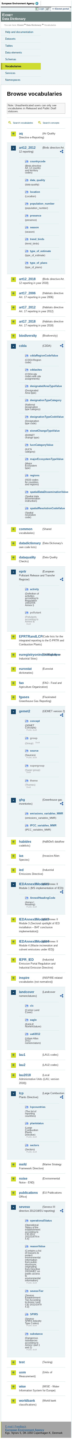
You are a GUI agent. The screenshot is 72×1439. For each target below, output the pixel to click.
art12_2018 (27, 279)
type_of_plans (36, 262)
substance (36, 1333)
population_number (36, 203)
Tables (9, 45)
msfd (23, 1164)
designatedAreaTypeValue (36, 386)
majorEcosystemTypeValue (36, 459)
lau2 (22, 1065)
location (35, 191)
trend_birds (36, 239)
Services (10, 73)
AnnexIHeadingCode (36, 897)
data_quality (36, 180)
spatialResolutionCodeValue (36, 508)
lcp (21, 1093)
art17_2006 (27, 293)
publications (28, 1192)
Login (41, 9)
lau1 (22, 1054)
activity (34, 589)
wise (22, 1386)
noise (23, 1178)
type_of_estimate (36, 251)
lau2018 (25, 1075)
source (34, 750)
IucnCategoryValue (36, 444)
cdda (23, 345)
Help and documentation (19, 32)
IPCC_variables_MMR (36, 825)
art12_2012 (27, 147)
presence (35, 215)
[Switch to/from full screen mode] (48, 9)
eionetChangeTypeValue (36, 430)
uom (22, 1372)
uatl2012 (35, 1033)
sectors (34, 1145)
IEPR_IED (26, 959)
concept (35, 721)
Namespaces (12, 79)
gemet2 (24, 711)
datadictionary (30, 543)
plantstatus (36, 1123)
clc (32, 1005)
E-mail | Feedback (15, 1426)
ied (21, 870)
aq (21, 133)
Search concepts (51, 123)
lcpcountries (36, 1106)
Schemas (10, 59)
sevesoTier (36, 1290)
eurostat (25, 668)
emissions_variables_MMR (36, 813)
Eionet (20, 25)
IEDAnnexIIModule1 (30, 884)
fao (21, 683)
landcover (26, 992)
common (25, 529)
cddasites (36, 369)
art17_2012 (27, 307)
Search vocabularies (23, 123)
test (22, 1362)
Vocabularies (13, 66)
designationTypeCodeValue (36, 416)
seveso (24, 1207)
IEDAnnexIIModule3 (30, 919)
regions (34, 475)
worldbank (27, 1400)
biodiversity (28, 335)
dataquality (27, 557)
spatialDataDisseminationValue (36, 491)
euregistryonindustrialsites (30, 654)
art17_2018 (27, 321)
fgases (24, 697)
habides (25, 841)
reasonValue (36, 1246)
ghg (22, 799)
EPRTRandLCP (30, 636)
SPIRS (34, 1314)
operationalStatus (36, 1220)
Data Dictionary (33, 25)
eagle (33, 1019)
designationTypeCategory (36, 400)
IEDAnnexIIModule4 (30, 941)
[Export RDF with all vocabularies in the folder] (61, 152)
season (34, 227)
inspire (24, 977)
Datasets (10, 38)
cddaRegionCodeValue (36, 355)
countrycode (36, 161)
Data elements (13, 52)
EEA (21, 3)
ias (21, 855)
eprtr (22, 571)
